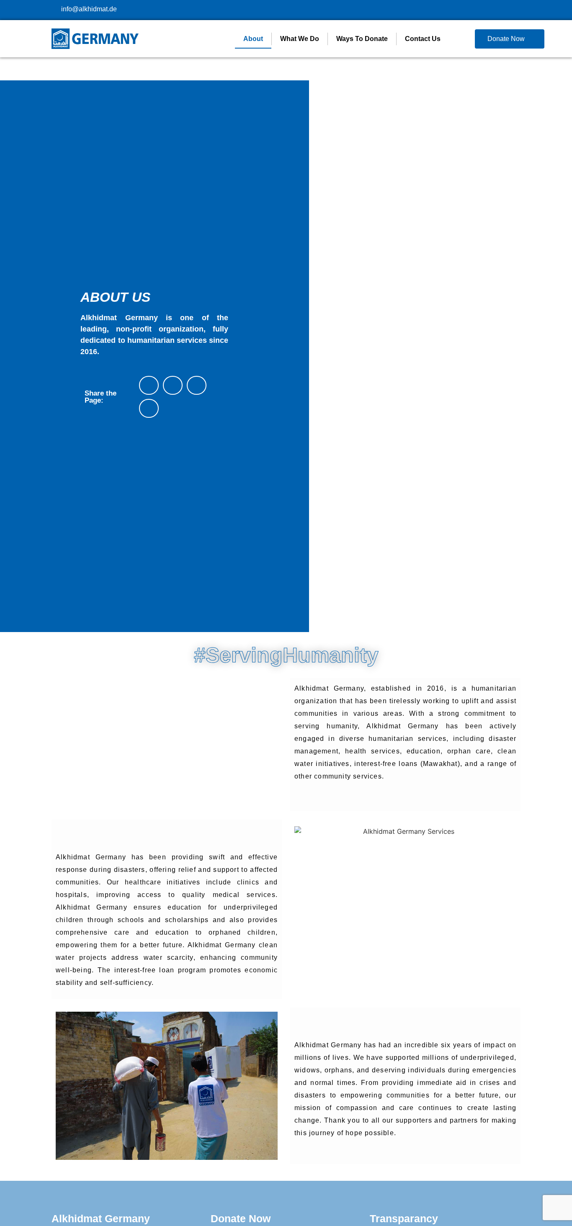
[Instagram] (518, 6)
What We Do (299, 38)
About (253, 38)
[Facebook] (503, 6)
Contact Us (423, 38)
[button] (149, 385)
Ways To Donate (362, 38)
